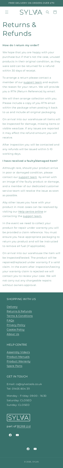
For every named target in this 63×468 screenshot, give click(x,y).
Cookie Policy (16, 329)
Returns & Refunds (19, 311)
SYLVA (35, 462)
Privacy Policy (16, 325)
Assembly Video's (18, 352)
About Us (13, 334)
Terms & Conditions (20, 315)
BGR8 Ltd (24, 426)
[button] (6, 12)
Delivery (12, 306)
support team (33, 82)
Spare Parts (14, 365)
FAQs (10, 320)
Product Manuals (18, 356)
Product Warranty (19, 361)
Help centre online (30, 211)
